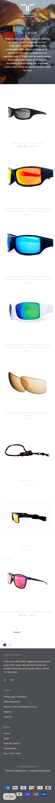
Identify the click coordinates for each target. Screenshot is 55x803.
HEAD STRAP (27, 546)
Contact (8, 716)
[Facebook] (5, 679)
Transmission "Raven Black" (27, 143)
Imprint (7, 711)
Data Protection (12, 701)
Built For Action (12, 743)
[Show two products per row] (10, 645)
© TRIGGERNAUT (27, 766)
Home (7, 733)
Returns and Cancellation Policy (20, 706)
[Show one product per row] (4, 645)
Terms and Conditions (15, 696)
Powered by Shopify (39, 770)
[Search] (45, 10)
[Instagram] (12, 679)
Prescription (10, 748)
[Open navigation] (4, 10)
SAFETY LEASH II (27, 481)
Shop (6, 738)
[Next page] (38, 629)
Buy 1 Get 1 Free (12, 753)
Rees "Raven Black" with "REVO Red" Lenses (27, 612)
